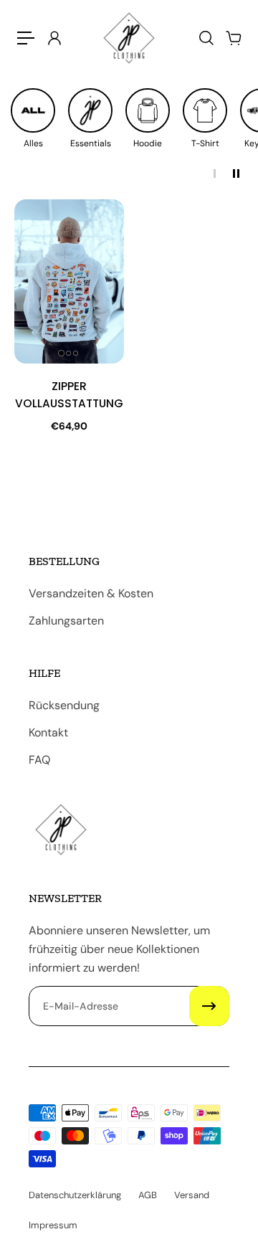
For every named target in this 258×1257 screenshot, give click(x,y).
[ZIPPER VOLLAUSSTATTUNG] (69, 281)
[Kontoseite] (53, 38)
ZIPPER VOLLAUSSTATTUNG (69, 395)
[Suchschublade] (205, 38)
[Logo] (129, 38)
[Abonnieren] (209, 1006)
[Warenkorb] (233, 38)
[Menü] (25, 38)
